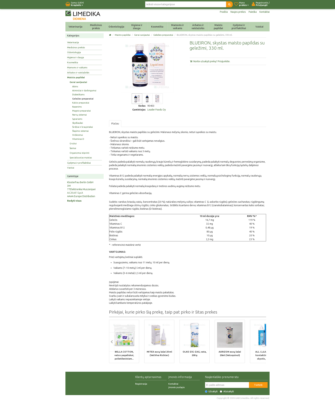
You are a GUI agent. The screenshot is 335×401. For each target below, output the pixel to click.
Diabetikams (78, 94)
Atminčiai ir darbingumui (84, 90)
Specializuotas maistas (81, 157)
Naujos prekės (238, 11)
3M (69, 185)
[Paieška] (229, 4)
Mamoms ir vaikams (177, 27)
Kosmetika (157, 26)
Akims (75, 86)
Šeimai (73, 148)
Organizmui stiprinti (79, 153)
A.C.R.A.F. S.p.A (75, 192)
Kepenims (77, 107)
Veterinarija (75, 26)
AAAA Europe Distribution (81, 196)
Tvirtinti (258, 385)
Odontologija (116, 26)
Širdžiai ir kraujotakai (82, 127)
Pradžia (224, 11)
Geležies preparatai (83, 99)
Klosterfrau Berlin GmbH (80, 182)
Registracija (141, 384)
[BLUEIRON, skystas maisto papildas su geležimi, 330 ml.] (137, 98)
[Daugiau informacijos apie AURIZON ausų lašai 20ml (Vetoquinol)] (230, 335)
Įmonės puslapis (176, 387)
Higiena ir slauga (136, 27)
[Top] (110, 35)
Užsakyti (213, 391)
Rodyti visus (74, 200)
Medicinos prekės (96, 27)
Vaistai (259, 26)
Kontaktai (264, 11)
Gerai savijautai (78, 82)
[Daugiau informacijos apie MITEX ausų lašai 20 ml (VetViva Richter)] (159, 335)
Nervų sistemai (79, 115)
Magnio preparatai (81, 111)
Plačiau (115, 123)
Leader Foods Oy (156, 109)
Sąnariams (77, 119)
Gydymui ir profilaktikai (239, 27)
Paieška (253, 11)
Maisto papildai (218, 27)
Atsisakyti (228, 391)
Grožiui (73, 143)
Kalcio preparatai (80, 103)
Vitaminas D (78, 139)
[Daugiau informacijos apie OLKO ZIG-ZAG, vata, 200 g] (194, 335)
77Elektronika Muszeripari (81, 189)
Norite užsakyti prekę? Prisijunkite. (211, 61)
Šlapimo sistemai (80, 131)
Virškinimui (77, 135)
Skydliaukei (77, 123)
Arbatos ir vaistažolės (198, 27)
